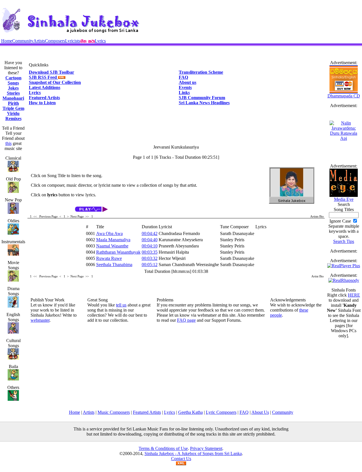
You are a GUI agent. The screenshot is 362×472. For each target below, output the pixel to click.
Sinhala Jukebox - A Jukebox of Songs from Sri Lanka (193, 453)
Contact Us (181, 458)
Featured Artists (44, 97)
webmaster (40, 320)
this (8, 143)
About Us (260, 412)
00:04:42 (150, 233)
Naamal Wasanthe (112, 245)
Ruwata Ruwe (109, 258)
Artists (39, 40)
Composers (55, 40)
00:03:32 (150, 258)
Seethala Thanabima (114, 264)
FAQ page (186, 320)
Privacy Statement (206, 448)
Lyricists (72, 40)
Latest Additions (44, 87)
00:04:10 (150, 245)
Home (6, 40)
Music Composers (114, 412)
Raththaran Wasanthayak (118, 252)
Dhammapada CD (343, 95)
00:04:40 (150, 239)
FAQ (183, 77)
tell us (121, 305)
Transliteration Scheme (201, 72)
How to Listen (42, 102)
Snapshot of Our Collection (55, 82)
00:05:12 (150, 264)
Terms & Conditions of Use (163, 448)
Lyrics (100, 40)
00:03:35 (150, 252)
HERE (354, 295)
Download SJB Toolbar (51, 72)
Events (185, 87)
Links (184, 92)
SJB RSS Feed (43, 77)
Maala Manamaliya (113, 239)
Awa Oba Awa (109, 233)
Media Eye (344, 199)
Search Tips (343, 241)
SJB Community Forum (202, 97)
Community (22, 40)
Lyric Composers (221, 412)
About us (187, 82)
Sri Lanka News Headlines (204, 102)
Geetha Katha (190, 412)
